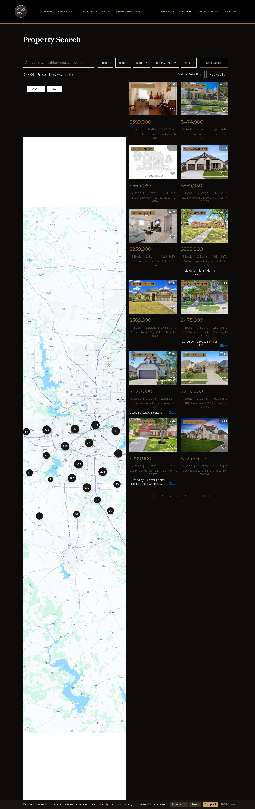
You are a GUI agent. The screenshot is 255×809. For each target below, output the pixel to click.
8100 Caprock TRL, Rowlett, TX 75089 (153, 199)
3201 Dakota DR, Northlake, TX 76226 (204, 472)
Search (185, 11)
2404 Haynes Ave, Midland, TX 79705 (204, 263)
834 (202, 496)
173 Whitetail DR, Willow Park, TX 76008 (153, 334)
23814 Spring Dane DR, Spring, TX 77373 (153, 472)
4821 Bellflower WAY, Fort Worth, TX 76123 (153, 136)
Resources (206, 11)
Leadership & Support (132, 11)
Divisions (65, 11)
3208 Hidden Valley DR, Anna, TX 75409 (204, 199)
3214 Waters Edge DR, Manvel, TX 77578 (204, 334)
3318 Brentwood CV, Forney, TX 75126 (204, 405)
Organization (94, 11)
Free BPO (167, 11)
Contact (232, 11)
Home (48, 11)
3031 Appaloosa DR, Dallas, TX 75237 (153, 263)
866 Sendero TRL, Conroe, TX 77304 (153, 405)
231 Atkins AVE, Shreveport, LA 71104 (204, 136)
